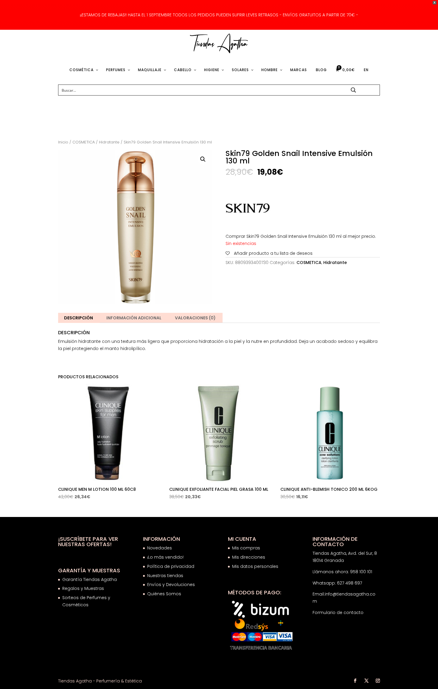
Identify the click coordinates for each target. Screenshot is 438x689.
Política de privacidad (170, 566)
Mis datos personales (255, 566)
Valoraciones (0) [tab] (195, 318)
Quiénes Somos (164, 594)
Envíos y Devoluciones (171, 585)
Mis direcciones (248, 557)
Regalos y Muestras (83, 588)
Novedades (159, 548)
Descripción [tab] (78, 318)
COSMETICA (83, 142)
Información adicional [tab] (133, 318)
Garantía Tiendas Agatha (89, 579)
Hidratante (109, 142)
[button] (203, 159)
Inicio (63, 142)
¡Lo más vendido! (165, 557)
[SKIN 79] (248, 209)
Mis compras (246, 548)
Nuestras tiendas (165, 576)
